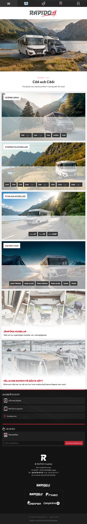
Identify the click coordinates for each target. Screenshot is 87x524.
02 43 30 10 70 (37, 473)
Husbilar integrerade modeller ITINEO (52, 495)
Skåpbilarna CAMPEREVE (52, 503)
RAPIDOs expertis (15, 409)
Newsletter (13, 434)
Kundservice (12, 416)
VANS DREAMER (34, 503)
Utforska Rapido (14, 400)
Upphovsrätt (54, 517)
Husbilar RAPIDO (43, 458)
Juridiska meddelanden (37, 517)
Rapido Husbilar (43, 13)
